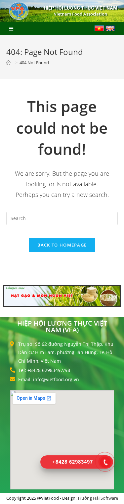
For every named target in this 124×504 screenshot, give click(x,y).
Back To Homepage (62, 245)
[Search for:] (62, 218)
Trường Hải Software (97, 498)
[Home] (9, 63)
